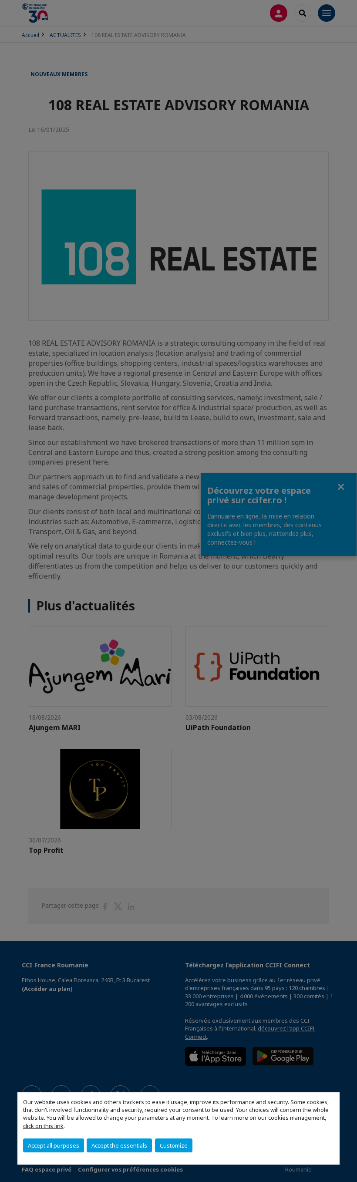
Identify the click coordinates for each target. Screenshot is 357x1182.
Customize (174, 1145)
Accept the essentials (119, 1145)
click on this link (43, 1126)
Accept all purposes (53, 1145)
